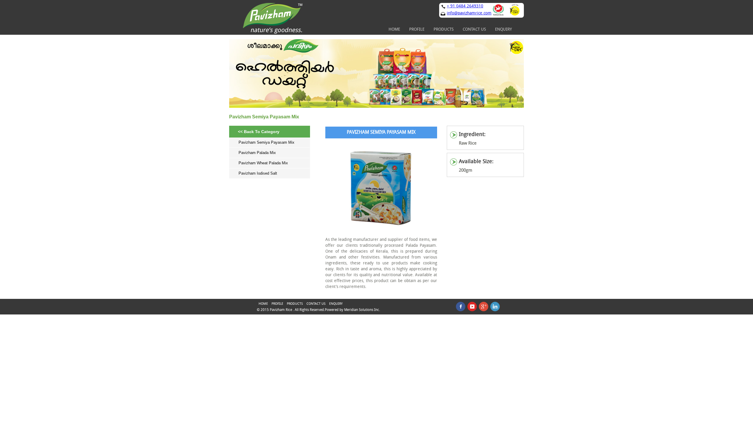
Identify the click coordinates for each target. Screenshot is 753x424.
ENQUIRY (503, 29)
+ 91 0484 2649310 (465, 6)
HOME (394, 29)
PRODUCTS (444, 29)
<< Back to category (258, 131)
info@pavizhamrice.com (469, 13)
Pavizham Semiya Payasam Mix (266, 142)
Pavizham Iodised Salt (258, 173)
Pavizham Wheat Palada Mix (263, 163)
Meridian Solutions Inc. (362, 310)
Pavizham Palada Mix (257, 152)
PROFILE (416, 29)
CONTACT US (474, 29)
